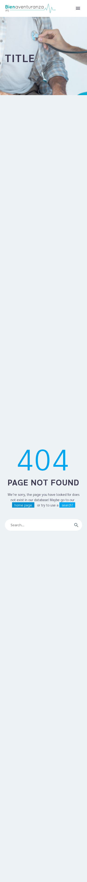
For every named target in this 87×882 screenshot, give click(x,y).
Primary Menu (78, 8)
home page (23, 505)
